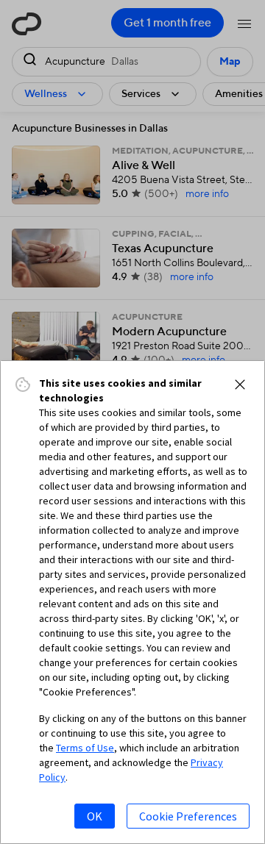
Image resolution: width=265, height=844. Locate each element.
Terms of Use (85, 747)
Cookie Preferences (188, 816)
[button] (240, 384)
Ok (94, 816)
